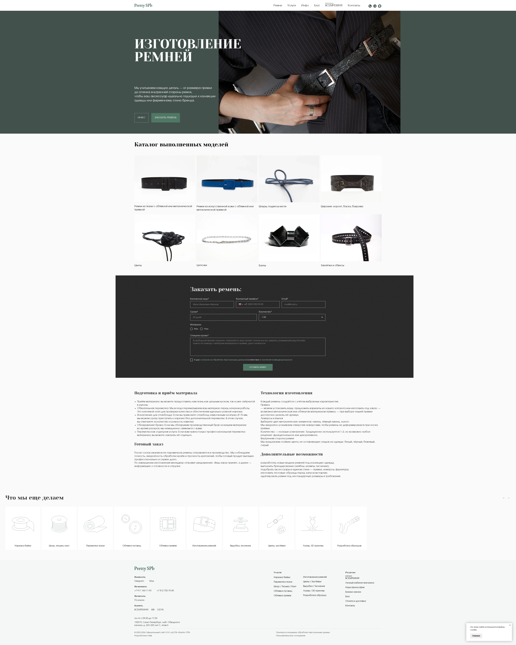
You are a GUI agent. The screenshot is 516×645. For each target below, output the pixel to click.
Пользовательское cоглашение (290, 636)
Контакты (354, 5)
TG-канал (139, 600)
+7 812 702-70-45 (165, 591)
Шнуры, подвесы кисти (272, 206)
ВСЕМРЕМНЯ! (334, 5)
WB (152, 610)
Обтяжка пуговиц (283, 591)
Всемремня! (352, 578)
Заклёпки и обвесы (332, 265)
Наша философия (354, 587)
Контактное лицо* (199, 299)
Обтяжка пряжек (282, 596)
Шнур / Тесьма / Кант (285, 586)
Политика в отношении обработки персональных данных (303, 632)
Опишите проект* (199, 336)
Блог (317, 5)
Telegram (139, 581)
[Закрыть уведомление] (510, 625)
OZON (160, 610)
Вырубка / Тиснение (314, 586)
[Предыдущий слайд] (504, 498)
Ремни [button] (277, 5)
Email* (285, 299)
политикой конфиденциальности (277, 360)
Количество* (265, 312)
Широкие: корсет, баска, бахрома (342, 206)
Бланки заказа (353, 592)
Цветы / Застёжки (312, 582)
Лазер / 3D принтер (314, 591)
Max (151, 581)
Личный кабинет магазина (359, 583)
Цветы (138, 265)
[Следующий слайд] (509, 498)
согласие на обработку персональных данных (222, 360)
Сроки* (194, 312)
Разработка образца (314, 595)
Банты (262, 265)
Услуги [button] (291, 5)
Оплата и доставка (355, 601)
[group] (22, 528)
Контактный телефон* (247, 299)
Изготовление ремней (315, 577)
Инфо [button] (305, 5)
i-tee (150, 636)
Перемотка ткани (283, 582)
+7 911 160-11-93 (142, 591)
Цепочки (202, 265)
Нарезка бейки (282, 577)
